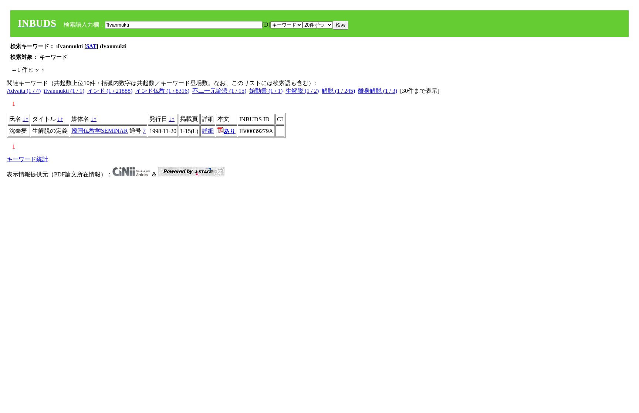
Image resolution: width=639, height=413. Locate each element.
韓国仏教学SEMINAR (99, 131)
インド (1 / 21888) (109, 91)
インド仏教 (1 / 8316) (162, 91)
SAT (91, 46)
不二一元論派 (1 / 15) (219, 91)
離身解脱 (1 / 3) (377, 91)
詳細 (208, 131)
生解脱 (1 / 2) (302, 91)
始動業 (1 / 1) (266, 91)
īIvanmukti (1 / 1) (64, 91)
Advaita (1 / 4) (24, 91)
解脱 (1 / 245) (338, 91)
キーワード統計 (27, 159)
